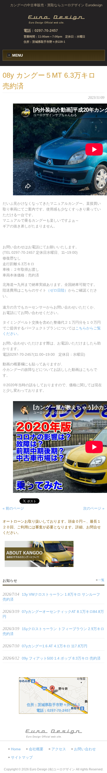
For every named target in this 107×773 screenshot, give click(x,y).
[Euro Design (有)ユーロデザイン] (56, 22)
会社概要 (36, 749)
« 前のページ (13, 508)
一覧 (101, 580)
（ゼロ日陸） (57, 290)
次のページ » (93, 508)
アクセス (58, 749)
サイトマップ (22, 757)
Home (16, 749)
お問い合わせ (85, 749)
